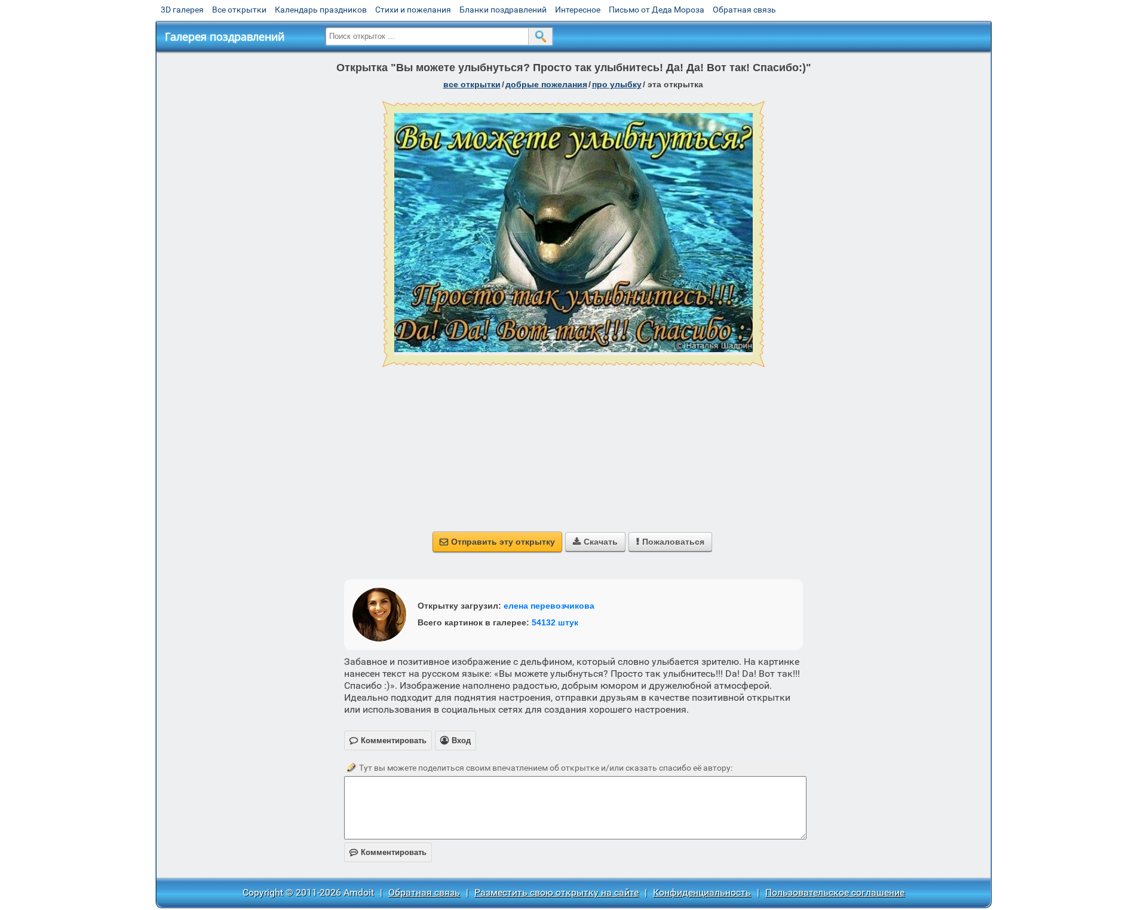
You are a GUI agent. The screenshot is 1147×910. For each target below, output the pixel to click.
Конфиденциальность (702, 892)
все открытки (472, 84)
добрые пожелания (546, 84)
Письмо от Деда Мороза (656, 9)
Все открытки (239, 9)
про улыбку (617, 84)
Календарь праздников (321, 9)
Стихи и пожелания (413, 9)
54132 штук (555, 622)
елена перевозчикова (549, 605)
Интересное (577, 9)
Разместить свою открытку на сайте (556, 892)
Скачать (595, 541)
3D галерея (182, 9)
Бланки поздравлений (503, 9)
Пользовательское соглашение (834, 892)
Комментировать (388, 852)
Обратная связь (744, 9)
